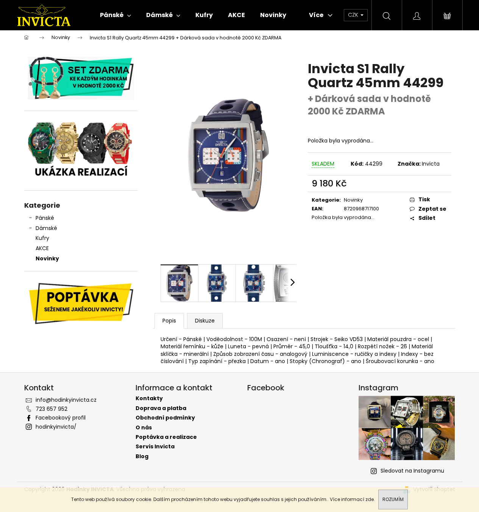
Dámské (46, 228)
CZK (354, 15)
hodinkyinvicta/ (56, 427)
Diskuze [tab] (205, 320)
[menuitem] (115, 15)
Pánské (45, 218)
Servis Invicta (155, 446)
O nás (144, 428)
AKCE (42, 248)
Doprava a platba (161, 408)
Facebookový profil (61, 417)
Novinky (47, 258)
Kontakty (149, 398)
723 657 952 (51, 409)
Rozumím (393, 499)
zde (369, 499)
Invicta (431, 164)
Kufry (42, 238)
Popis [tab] (169, 320)
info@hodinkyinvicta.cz (66, 400)
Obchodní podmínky (165, 418)
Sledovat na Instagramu (412, 470)
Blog (142, 456)
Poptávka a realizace (166, 437)
